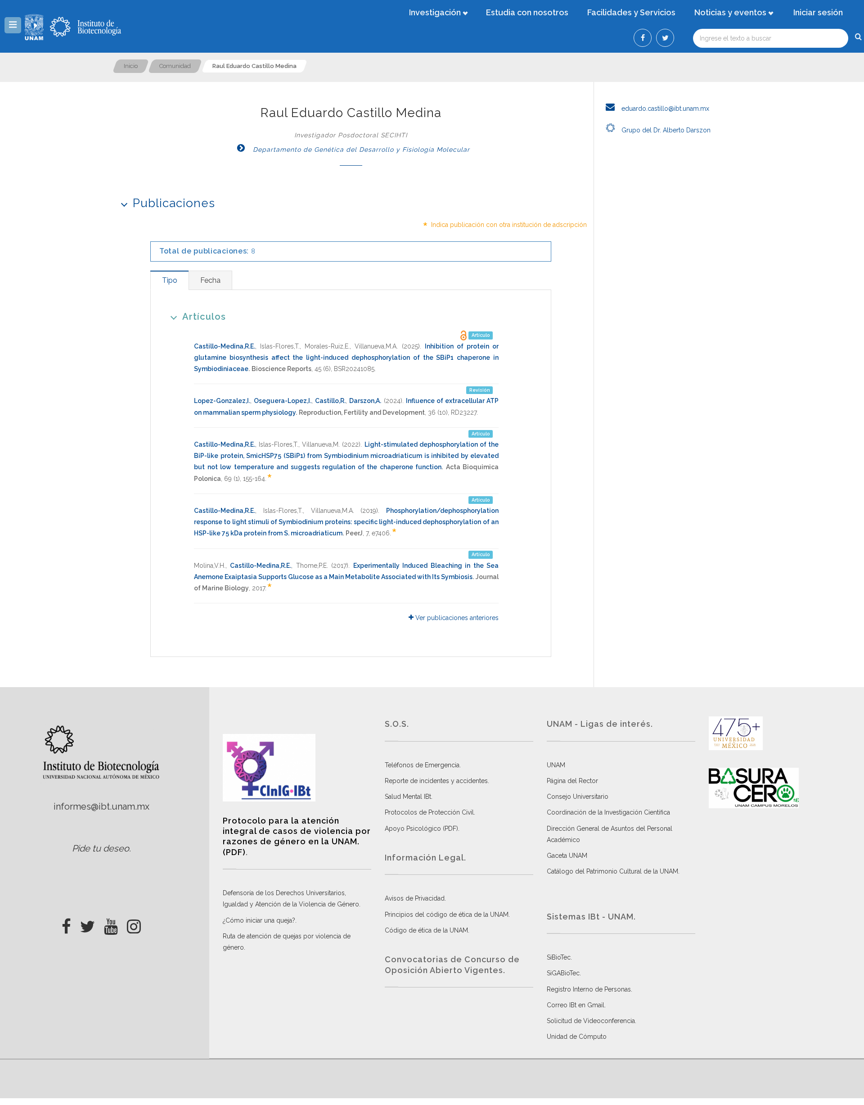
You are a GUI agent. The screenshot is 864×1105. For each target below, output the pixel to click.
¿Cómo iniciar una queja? (259, 920)
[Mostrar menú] (12, 25)
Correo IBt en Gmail (575, 1005)
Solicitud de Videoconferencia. (591, 1020)
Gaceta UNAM (567, 855)
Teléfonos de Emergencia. (423, 765)
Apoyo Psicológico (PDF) (421, 828)
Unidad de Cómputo (577, 1036)
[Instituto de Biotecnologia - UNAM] (85, 27)
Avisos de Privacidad (415, 898)
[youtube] (111, 924)
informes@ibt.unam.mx (101, 806)
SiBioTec (559, 957)
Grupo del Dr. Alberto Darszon (665, 130)
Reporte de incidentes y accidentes (436, 780)
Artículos (204, 316)
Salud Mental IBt (408, 796)
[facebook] (66, 924)
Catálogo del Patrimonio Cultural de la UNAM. (613, 871)
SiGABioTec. (564, 973)
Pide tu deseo (100, 848)
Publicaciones (174, 203)
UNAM (556, 765)
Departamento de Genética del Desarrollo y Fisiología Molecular (360, 149)
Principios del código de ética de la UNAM (446, 914)
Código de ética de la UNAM (426, 930)
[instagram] (134, 924)
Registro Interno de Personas (589, 989)
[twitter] (87, 924)
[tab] (169, 280)
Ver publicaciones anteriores (456, 617)
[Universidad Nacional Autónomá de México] (35, 27)
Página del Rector (572, 780)
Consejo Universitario (577, 796)
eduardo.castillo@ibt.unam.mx (664, 108)
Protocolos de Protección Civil (429, 812)
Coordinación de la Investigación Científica (608, 812)
